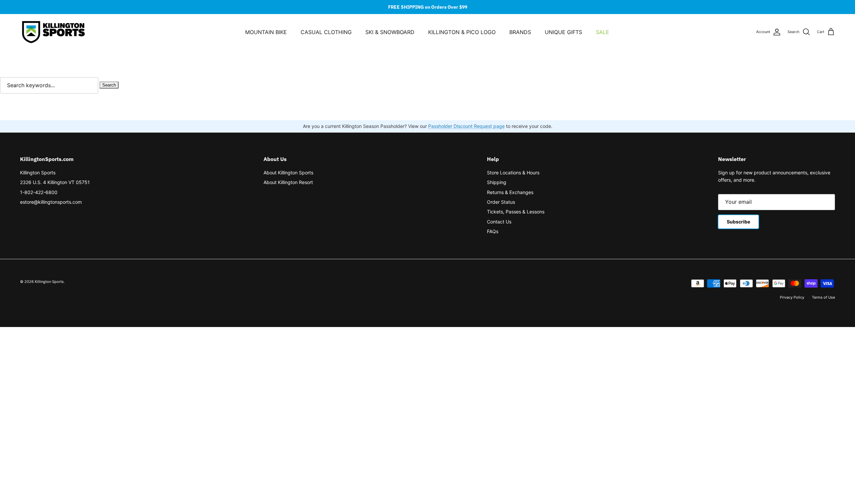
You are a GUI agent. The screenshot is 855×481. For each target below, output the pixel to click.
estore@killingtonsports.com (51, 202)
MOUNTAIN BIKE (266, 32)
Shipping (496, 182)
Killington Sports (37, 172)
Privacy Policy (792, 297)
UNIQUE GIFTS (563, 32)
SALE (602, 32)
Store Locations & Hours (513, 172)
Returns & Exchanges (510, 192)
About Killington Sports (288, 172)
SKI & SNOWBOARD (389, 32)
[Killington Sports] (53, 32)
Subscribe (738, 221)
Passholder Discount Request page (466, 126)
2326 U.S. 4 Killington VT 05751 (55, 182)
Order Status (501, 202)
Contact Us (499, 221)
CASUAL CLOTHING (326, 32)
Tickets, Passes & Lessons (515, 211)
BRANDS (520, 32)
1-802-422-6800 (38, 192)
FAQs (492, 231)
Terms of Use (823, 297)
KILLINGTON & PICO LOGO (462, 32)
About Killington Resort (288, 182)
